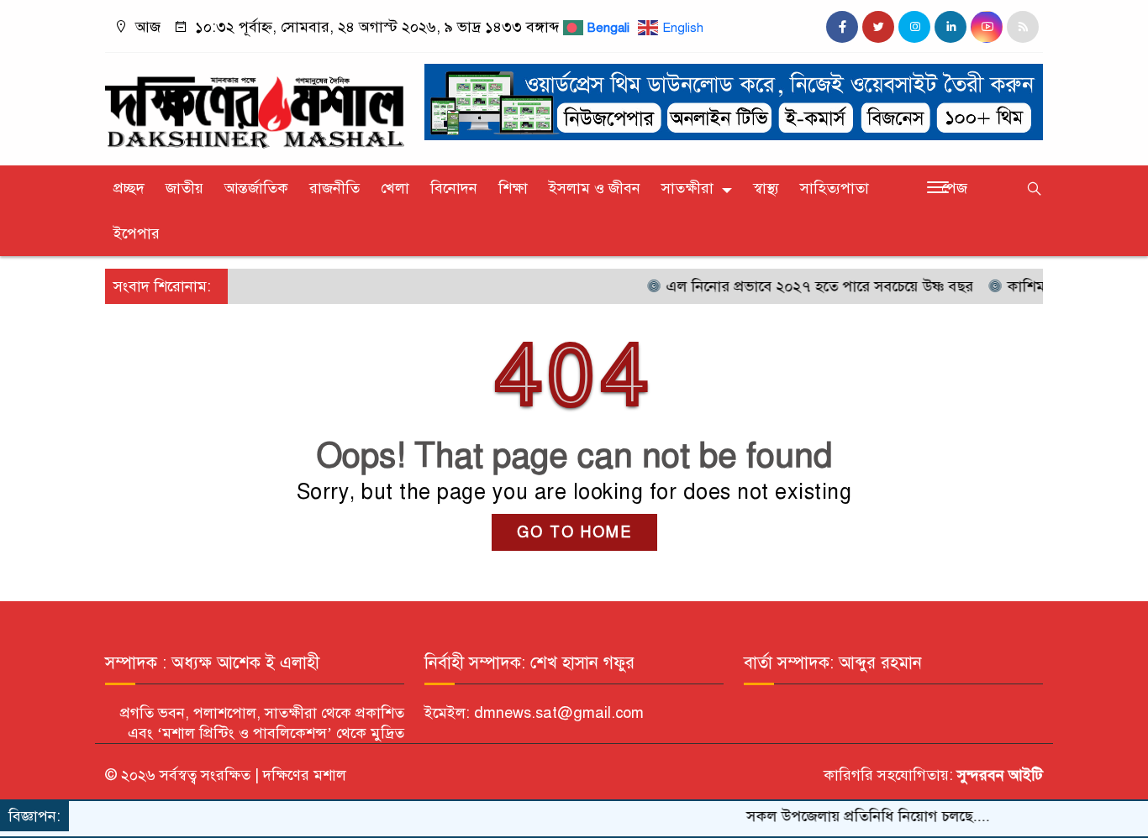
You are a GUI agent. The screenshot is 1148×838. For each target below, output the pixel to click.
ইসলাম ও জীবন (594, 188)
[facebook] (842, 27)
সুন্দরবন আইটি (998, 775)
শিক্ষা (513, 188)
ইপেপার (136, 233)
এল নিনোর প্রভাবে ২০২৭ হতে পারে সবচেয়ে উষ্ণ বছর (801, 286)
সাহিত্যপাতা (834, 188)
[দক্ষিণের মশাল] (254, 105)
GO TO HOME (574, 532)
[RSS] (1023, 27)
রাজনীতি (334, 188)
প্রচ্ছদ (129, 188)
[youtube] (987, 27)
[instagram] (914, 27)
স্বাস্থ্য (766, 188)
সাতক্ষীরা (687, 188)
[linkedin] (950, 27)
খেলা (395, 188)
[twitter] (878, 27)
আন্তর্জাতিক (256, 188)
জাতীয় (184, 188)
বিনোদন (453, 188)
